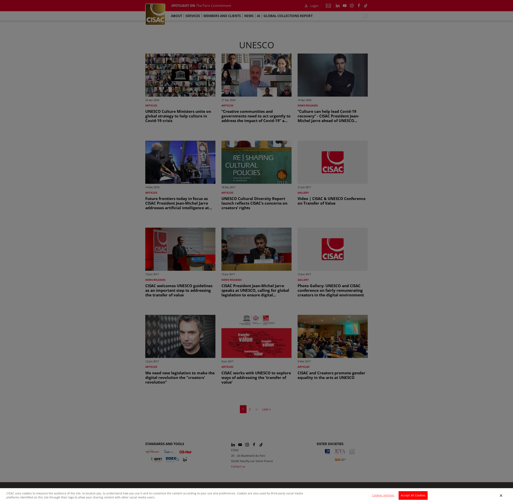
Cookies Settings (383, 495)
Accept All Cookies (413, 495)
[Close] (501, 495)
